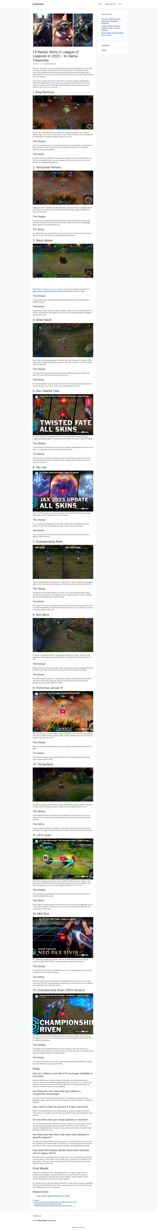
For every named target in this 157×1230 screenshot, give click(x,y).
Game (40, 1202)
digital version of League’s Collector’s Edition (47, 291)
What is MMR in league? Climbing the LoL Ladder (48, 1203)
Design (36, 1202)
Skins (75, 1202)
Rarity (71, 1202)
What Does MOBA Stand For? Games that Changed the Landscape (53, 1205)
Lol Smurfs (38, 4)
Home (100, 4)
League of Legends (48, 162)
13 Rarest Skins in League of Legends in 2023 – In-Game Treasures (110, 28)
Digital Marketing (110, 4)
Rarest (67, 1202)
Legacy (56, 1202)
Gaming (120, 4)
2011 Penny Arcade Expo (44, 959)
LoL (60, 1202)
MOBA (63, 1202)
